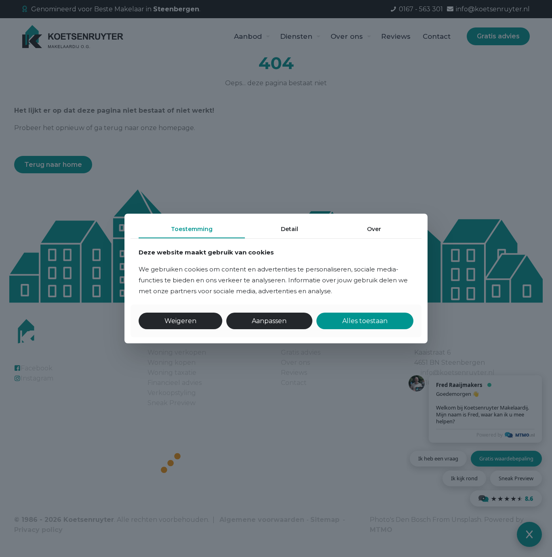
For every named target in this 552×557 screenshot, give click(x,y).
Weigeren (180, 321)
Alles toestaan (365, 321)
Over (374, 229)
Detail (289, 229)
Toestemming (192, 229)
